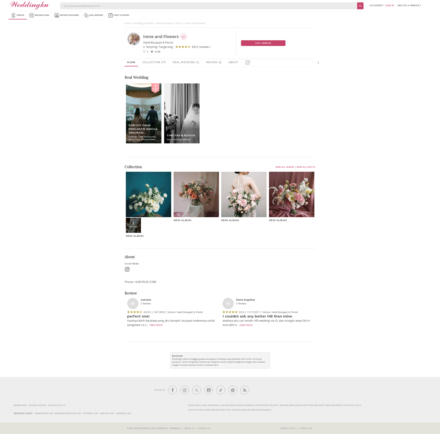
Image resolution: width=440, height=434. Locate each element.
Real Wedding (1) (186, 62)
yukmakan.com (123, 413)
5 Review (146, 303)
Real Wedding (96, 15)
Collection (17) (154, 62)
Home (131, 62)
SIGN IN (389, 5)
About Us (189, 428)
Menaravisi (175, 428)
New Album (135, 235)
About (233, 62)
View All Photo (305, 167)
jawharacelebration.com (68, 413)
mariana (146, 299)
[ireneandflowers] (127, 269)
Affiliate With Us (56, 405)
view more (156, 325)
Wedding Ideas (41, 15)
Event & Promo (121, 15)
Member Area (20, 405)
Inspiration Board (69, 15)
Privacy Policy (288, 428)
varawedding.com (43, 413)
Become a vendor (37, 405)
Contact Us (204, 428)
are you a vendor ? (409, 5)
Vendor (20, 15)
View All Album (285, 167)
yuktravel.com (90, 413)
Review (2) (214, 62)
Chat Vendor (263, 43)
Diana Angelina (245, 299)
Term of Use (306, 428)
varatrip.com (107, 413)
